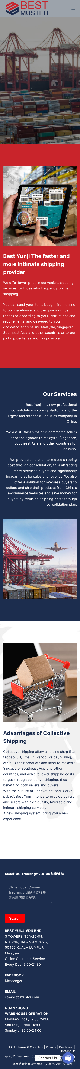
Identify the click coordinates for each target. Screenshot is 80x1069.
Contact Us (67, 1051)
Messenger (13, 981)
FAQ (12, 1047)
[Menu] (73, 8)
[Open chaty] (68, 1058)
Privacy (51, 1047)
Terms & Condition (30, 1047)
